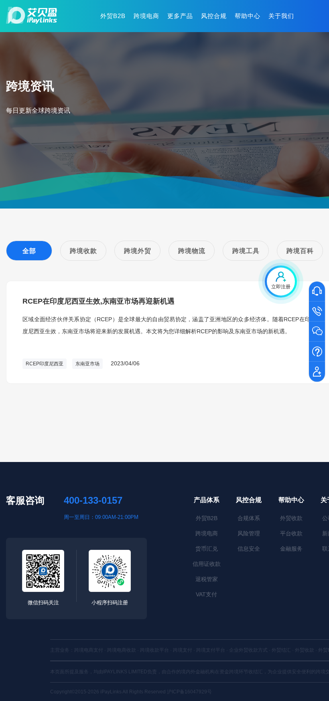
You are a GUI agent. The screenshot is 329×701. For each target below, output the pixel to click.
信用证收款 (207, 564)
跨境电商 (146, 15)
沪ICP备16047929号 (189, 692)
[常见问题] (317, 352)
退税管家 (206, 579)
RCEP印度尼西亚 (44, 364)
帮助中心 (247, 15)
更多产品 (180, 15)
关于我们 (281, 15)
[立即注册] (317, 372)
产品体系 (206, 499)
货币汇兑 (206, 548)
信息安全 (249, 548)
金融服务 (291, 548)
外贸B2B (113, 15)
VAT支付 (206, 594)
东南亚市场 (87, 364)
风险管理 (249, 533)
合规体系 (249, 518)
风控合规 (214, 15)
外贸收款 (291, 518)
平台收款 (291, 533)
